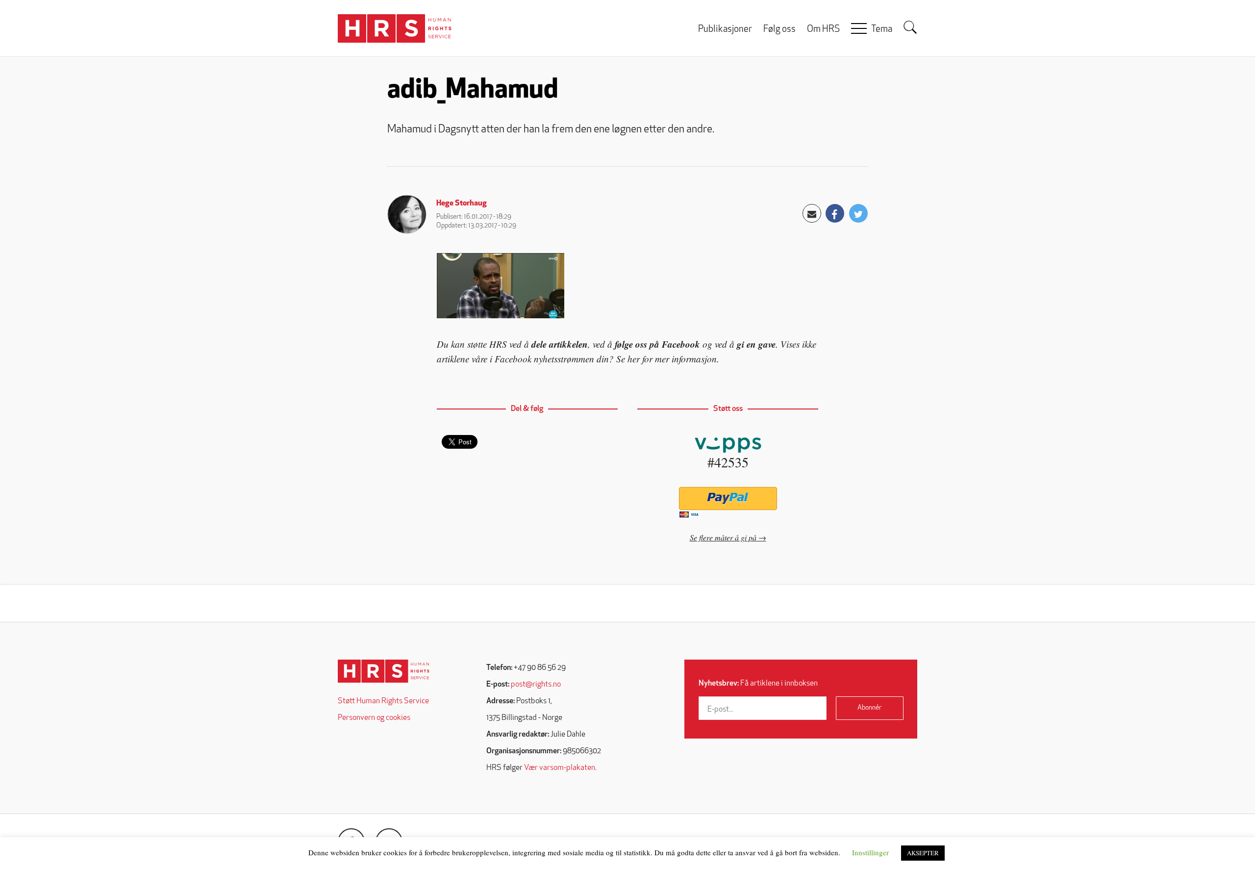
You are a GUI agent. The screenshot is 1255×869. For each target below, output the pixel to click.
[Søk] (910, 27)
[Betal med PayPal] (727, 498)
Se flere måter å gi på (723, 537)
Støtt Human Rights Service (383, 701)
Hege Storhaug (461, 203)
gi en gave (756, 344)
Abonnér (869, 708)
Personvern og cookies (374, 718)
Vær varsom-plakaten (559, 768)
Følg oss (779, 29)
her (634, 359)
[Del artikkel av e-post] (812, 213)
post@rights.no (536, 685)
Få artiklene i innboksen (758, 684)
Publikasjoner (725, 29)
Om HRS (823, 29)
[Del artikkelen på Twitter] (858, 213)
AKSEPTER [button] (923, 852)
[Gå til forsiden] (383, 671)
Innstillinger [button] (870, 852)
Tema (881, 29)
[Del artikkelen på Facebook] (835, 213)
